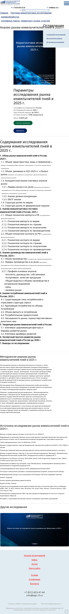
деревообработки (10, 16)
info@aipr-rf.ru (53, 7)
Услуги (34, 564)
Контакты (34, 583)
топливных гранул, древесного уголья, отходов (25, 20)
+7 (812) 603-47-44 (19, 7)
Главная (4, 12)
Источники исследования (55, 42)
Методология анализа (54, 38)
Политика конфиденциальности (51, 604)
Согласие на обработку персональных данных (22, 604)
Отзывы (34, 575)
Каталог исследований (34, 555)
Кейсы (34, 559)
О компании (34, 579)
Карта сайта (34, 568)
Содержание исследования (56, 35)
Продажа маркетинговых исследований (31, 12)
